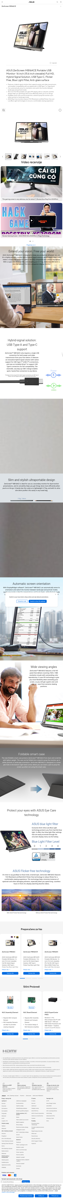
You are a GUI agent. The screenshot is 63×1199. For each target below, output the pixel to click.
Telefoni (3, 1126)
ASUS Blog (49, 1113)
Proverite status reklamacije (35, 1124)
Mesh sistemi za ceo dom (22, 1119)
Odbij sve (41, 1196)
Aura (47, 1121)
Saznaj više (10, 973)
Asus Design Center (51, 1103)
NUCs (3, 1146)
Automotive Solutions (51, 1108)
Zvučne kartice (19, 1103)
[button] (2, 2)
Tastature (18, 1142)
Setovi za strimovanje (21, 1149)
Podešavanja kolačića (26, 1196)
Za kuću (3, 1103)
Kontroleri (18, 1166)
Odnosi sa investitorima (37, 1116)
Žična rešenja (19, 1124)
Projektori (4, 1136)
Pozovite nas (35, 1136)
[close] (55, 594)
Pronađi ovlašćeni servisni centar (38, 1128)
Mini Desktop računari (7, 1148)
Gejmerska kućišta (6, 1165)
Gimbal (18, 1168)
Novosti (33, 1103)
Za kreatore (4, 1108)
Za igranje (4, 1113)
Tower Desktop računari (7, 1141)
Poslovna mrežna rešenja (22, 1127)
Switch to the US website (37, 601)
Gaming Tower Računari (7, 1143)
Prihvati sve (55, 1196)
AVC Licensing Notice (51, 1111)
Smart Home (19, 1137)
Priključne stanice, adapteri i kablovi (22, 1160)
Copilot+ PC (5, 1121)
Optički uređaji (19, 1106)
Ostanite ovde (22, 601)
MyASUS (34, 1143)
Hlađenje (4, 1167)
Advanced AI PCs (50, 1116)
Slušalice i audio (20, 1147)
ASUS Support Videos (37, 1141)
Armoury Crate (50, 1118)
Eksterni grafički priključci (22, 1111)
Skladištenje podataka (21, 1108)
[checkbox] (53, 63)
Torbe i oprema (20, 1152)
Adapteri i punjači (20, 1157)
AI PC (3, 1118)
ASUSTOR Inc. (35, 1111)
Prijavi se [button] (26, 1182)
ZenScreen (28, 1095)
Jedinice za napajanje (21, 1101)
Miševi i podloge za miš (21, 1144)
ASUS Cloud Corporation (38, 1113)
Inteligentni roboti (20, 1129)
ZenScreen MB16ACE (9, 6)
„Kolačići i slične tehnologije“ (8, 1192)
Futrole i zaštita (20, 1154)
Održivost (34, 1106)
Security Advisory (36, 1138)
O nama (33, 1101)
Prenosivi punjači (20, 1163)
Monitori (4, 1133)
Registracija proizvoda (37, 1131)
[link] (31, 2)
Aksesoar (4, 1116)
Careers (33, 1118)
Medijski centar (35, 1108)
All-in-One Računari (6, 1138)
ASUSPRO (49, 1106)
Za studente (4, 1111)
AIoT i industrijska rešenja (22, 1132)
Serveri (18, 1134)
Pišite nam (34, 1133)
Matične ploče (5, 1160)
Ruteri (17, 1117)
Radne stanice (5, 1151)
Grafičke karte (5, 1162)
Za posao (4, 1106)
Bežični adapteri (20, 1122)
